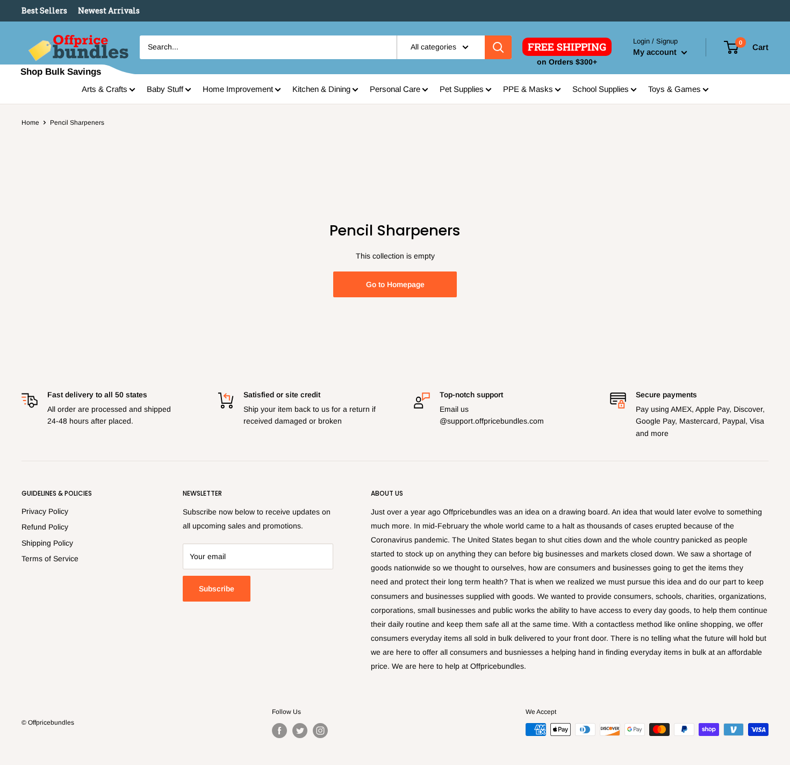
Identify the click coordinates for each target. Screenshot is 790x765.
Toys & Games (674, 89)
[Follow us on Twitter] (299, 730)
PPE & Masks (528, 89)
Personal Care (395, 89)
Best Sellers (44, 10)
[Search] (498, 47)
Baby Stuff (165, 89)
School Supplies (600, 89)
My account (656, 51)
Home (30, 122)
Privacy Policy (44, 511)
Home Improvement (238, 89)
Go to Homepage (395, 284)
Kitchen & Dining (321, 89)
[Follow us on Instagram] (320, 730)
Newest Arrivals (109, 10)
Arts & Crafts (104, 89)
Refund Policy (44, 527)
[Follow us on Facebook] (279, 730)
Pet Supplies (462, 89)
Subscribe (216, 588)
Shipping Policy (47, 543)
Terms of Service (49, 558)
